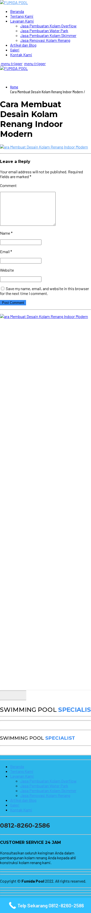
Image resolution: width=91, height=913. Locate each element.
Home (14, 86)
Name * (6, 233)
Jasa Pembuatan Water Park (44, 30)
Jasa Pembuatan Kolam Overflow (48, 25)
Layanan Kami (22, 20)
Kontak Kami (21, 54)
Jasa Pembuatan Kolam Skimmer (48, 35)
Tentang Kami (21, 16)
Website (7, 270)
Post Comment (13, 303)
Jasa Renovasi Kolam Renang (45, 40)
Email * (6, 251)
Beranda (17, 11)
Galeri (14, 49)
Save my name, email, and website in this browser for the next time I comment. (44, 291)
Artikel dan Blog (23, 45)
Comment (8, 185)
